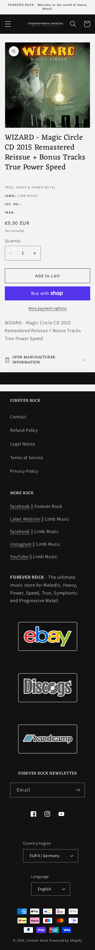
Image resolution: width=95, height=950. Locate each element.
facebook (20, 506)
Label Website (25, 519)
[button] (8, 24)
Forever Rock (37, 940)
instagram (20, 544)
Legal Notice (22, 444)
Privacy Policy (24, 471)
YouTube (19, 556)
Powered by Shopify (65, 940)
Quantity (13, 241)
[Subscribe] (78, 790)
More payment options (47, 308)
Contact (18, 417)
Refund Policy (24, 430)
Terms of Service (26, 457)
